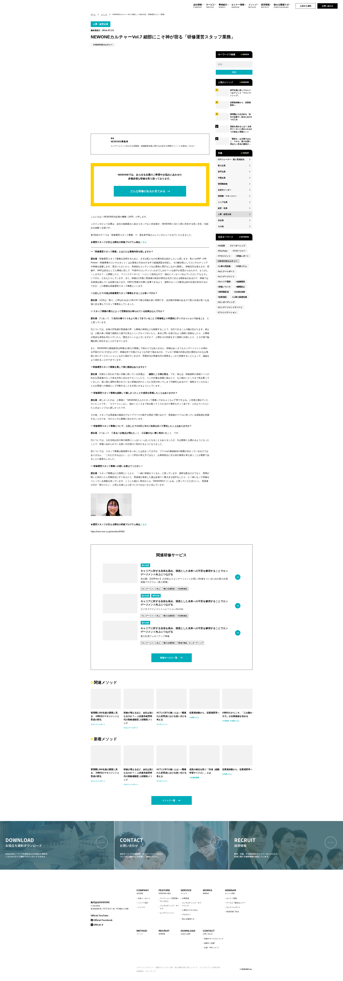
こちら (143, 242)
